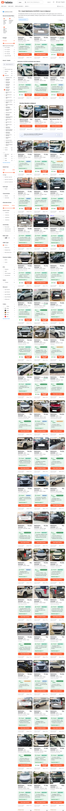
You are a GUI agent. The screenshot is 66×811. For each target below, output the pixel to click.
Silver (8, 308)
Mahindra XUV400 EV (8, 107)
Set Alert (59, 134)
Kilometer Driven (7, 202)
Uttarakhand (7, 275)
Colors (4, 304)
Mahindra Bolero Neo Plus (9, 142)
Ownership (6, 224)
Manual (6, 195)
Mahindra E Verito (8, 138)
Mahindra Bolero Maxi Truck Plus (9, 130)
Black (8, 310)
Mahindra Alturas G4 (8, 127)
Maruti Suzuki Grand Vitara (24, 120)
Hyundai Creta (38, 120)
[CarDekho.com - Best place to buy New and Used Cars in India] (7, 2)
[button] (25, 48)
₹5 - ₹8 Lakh (7, 51)
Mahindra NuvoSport (8, 133)
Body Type (5, 235)
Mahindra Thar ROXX (9, 102)
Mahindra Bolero (9, 100)
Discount (5, 287)
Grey (8, 314)
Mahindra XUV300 (8, 85)
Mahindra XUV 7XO (9, 125)
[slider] (3, 43)
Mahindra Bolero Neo (9, 105)
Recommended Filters (8, 15)
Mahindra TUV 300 (9, 98)
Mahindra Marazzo (8, 115)
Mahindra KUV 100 (9, 95)
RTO (4, 267)
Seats (4, 280)
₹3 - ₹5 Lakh (7, 49)
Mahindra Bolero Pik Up (9, 145)
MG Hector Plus (54, 120)
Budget (5, 37)
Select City (61, 6)
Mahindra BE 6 (9, 112)
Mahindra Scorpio (8, 87)
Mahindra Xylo (9, 140)
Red (7, 316)
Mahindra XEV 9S (9, 122)
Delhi (6, 271)
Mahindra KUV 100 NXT (9, 110)
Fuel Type (5, 186)
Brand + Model (6, 60)
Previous (18, 29)
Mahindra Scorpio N (8, 82)
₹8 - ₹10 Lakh (7, 53)
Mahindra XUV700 (8, 80)
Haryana (6, 269)
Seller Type (5, 242)
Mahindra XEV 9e (9, 120)
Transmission (6, 193)
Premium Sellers (7, 257)
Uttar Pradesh (8, 273)
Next (32, 29)
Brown (8, 312)
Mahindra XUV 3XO (9, 92)
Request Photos (25, 518)
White (8, 306)
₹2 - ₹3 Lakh (7, 47)
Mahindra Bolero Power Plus (9, 117)
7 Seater (6, 282)
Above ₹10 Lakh (8, 55)
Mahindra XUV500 (8, 90)
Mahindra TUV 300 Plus (9, 135)
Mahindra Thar (9, 77)
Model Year (6, 166)
